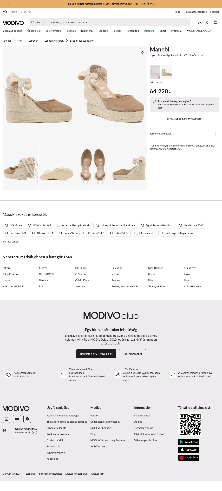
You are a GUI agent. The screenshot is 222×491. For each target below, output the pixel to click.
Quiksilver (190, 267)
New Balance (155, 267)
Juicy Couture (11, 273)
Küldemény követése (58, 433)
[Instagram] (6, 419)
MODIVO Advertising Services (107, 440)
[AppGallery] (188, 457)
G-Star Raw (82, 273)
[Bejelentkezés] (200, 22)
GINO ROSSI (46, 273)
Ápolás (138, 421)
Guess (151, 273)
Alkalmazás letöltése (195, 11)
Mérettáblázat (142, 415)
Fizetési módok (55, 440)
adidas (115, 273)
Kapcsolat (52, 458)
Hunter (7, 280)
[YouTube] (17, 419)
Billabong (117, 267)
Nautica (43, 280)
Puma (42, 286)
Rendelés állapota (56, 427)
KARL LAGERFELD (13, 286)
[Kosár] (215, 22)
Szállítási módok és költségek (62, 415)
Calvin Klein (82, 280)
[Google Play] (188, 442)
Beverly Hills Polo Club (125, 286)
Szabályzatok (97, 446)
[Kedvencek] (208, 22)
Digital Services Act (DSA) (148, 433)
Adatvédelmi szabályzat (76, 473)
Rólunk (94, 415)
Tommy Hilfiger (156, 286)
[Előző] (9, 4)
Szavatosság (53, 446)
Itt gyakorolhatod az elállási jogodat (66, 421)
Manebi (159, 49)
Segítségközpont (55, 452)
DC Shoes (80, 267)
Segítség (214, 11)
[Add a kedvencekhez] (143, 52)
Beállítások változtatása (50, 473)
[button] (39, 94)
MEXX (6, 267)
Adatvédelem (97, 473)
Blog (177, 11)
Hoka (187, 273)
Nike (150, 280)
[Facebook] (27, 419)
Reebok (116, 280)
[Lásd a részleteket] (215, 133)
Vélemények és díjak (145, 440)
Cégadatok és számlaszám (105, 421)
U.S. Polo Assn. (193, 286)
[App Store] (188, 450)
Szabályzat (31, 473)
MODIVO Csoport (100, 427)
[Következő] (213, 4)
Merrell (43, 267)
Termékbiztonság (143, 427)
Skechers (80, 286)
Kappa (188, 280)
